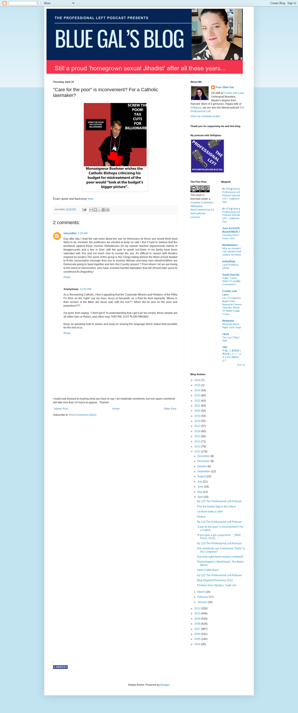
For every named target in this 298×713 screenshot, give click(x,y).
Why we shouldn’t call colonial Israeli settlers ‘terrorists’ (231, 251)
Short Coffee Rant (207, 570)
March (201, 591)
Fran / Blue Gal (225, 87)
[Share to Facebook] (103, 210)
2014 (197, 441)
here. (91, 198)
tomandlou (70, 233)
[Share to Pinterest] (108, 210)
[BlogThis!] (95, 210)
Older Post (170, 408)
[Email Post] (84, 209)
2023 (197, 395)
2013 (197, 446)
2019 (197, 415)
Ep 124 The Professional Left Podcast (219, 521)
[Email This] (91, 210)
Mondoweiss (230, 245)
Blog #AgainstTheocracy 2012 (215, 580)
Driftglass (196, 107)
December (204, 456)
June (200, 486)
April (200, 496)
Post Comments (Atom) (82, 414)
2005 (197, 639)
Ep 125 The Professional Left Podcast (219, 501)
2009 (197, 618)
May (200, 491)
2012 (197, 451)
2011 (197, 608)
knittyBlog (228, 261)
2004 (197, 644)
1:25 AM (82, 233)
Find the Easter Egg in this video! (216, 506)
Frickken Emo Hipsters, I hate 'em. (217, 585)
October (202, 466)
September (204, 471)
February (203, 596)
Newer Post (61, 408)
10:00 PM (85, 289)
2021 (197, 405)
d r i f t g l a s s (231, 188)
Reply (66, 277)
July (200, 481)
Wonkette (228, 320)
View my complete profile (205, 116)
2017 (197, 426)
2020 (197, 410)
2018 (197, 421)
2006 (197, 634)
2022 (197, 400)
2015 (197, 436)
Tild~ (225, 347)
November (204, 461)
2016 (197, 431)
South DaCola (230, 274)
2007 (197, 629)
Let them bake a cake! (210, 511)
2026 (197, 380)
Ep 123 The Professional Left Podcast (219, 543)
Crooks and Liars (234, 92)
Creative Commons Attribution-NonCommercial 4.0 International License (202, 210)
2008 (197, 623)
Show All (241, 365)
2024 (197, 390)
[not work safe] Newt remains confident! (220, 556)
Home (116, 408)
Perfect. (201, 516)
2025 (197, 385)
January (202, 602)
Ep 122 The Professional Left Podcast (219, 575)
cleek (225, 334)
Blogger (165, 684)
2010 (197, 613)
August (201, 476)
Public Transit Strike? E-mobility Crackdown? (231, 281)
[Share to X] (99, 210)
